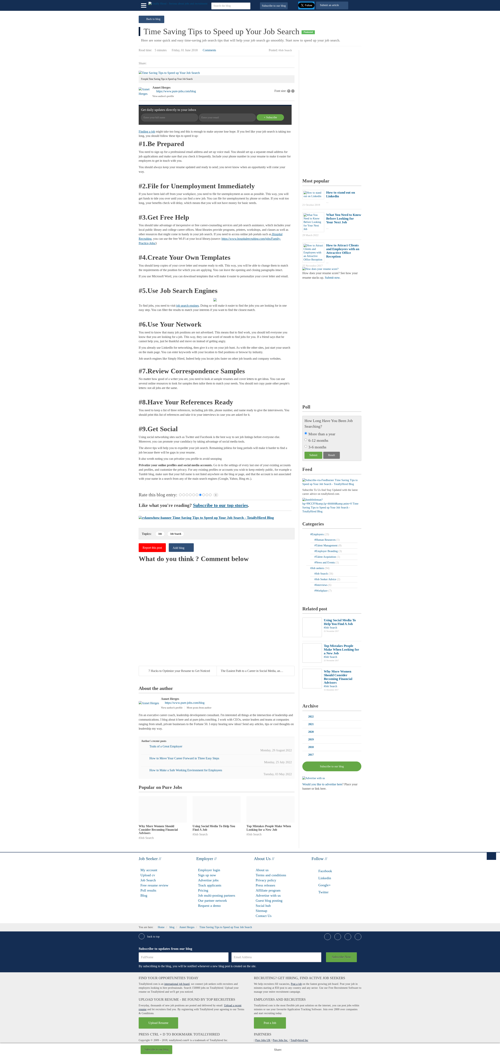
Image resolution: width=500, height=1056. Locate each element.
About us (262, 870)
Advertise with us (268, 895)
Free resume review (154, 885)
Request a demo (209, 906)
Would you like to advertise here (322, 784)
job (160, 533)
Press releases (265, 885)
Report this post (152, 547)
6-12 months (318, 440)
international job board (176, 983)
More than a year (321, 434)
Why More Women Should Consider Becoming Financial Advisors (158, 829)
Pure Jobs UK (263, 1040)
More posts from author (199, 707)
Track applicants (209, 885)
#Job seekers (317, 568)
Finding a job (147, 131)
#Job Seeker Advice (325, 579)
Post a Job (270, 1023)
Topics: (146, 533)
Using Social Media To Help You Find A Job (340, 622)
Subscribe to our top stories (220, 505)
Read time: (145, 50)
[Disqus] (217, 612)
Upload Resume (158, 1023)
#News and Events (325, 562)
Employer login (209, 870)
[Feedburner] (331, 505)
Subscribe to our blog (274, 5)
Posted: (273, 50)
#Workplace (321, 590)
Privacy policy (266, 880)
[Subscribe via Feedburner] (331, 481)
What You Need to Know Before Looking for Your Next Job (343, 218)
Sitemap (261, 911)
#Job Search (285, 50)
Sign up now (207, 875)
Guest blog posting (269, 900)
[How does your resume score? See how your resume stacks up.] (320, 269)
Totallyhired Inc (299, 1040)
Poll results (148, 890)
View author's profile (163, 96)
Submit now (332, 277)
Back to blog (153, 19)
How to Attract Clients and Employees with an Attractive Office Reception (342, 250)
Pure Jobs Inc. (280, 1040)
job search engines (187, 305)
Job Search (148, 880)
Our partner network (212, 900)
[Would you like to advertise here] (313, 778)
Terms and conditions (271, 875)
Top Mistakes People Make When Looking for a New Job (268, 827)
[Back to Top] (491, 856)
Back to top (153, 936)
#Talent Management (326, 545)
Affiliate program (268, 890)
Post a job (296, 983)
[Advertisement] (229, 1050)
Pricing (203, 890)
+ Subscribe (270, 117)
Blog (143, 895)
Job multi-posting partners (216, 895)
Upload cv (147, 875)
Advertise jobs (208, 880)
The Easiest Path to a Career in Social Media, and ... (253, 671)
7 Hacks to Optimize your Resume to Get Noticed (179, 671)
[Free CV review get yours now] (206, 517)
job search (175, 533)
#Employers (317, 534)
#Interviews (321, 585)
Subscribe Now (341, 957)
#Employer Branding (326, 551)
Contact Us (263, 916)
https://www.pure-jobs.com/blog (176, 91)
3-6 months (317, 447)
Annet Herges (161, 87)
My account (148, 870)
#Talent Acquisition (325, 556)
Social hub (263, 906)
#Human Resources (325, 539)
